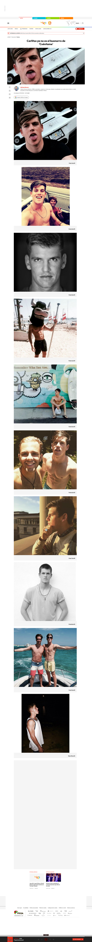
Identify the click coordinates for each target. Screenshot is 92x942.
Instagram (38, 893)
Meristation (67, 915)
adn (65, 911)
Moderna (36, 915)
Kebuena (69, 913)
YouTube (43, 893)
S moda (54, 915)
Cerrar (83, 33)
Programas (24, 28)
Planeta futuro (64, 913)
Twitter (9, 90)
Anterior (38, 939)
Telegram (9, 97)
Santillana (43, 911)
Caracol (70, 911)
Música (16, 28)
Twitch (51, 893)
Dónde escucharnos (71, 907)
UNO (40, 913)
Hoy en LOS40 (38, 28)
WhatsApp (9, 94)
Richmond (29, 915)
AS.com (60, 911)
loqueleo (60, 915)
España (77, 23)
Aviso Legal (19, 907)
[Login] (83, 23)
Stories (54, 893)
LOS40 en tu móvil (62, 907)
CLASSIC (35, 18)
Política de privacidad (34, 907)
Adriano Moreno (24, 87)
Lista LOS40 (10, 28)
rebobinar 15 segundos (41, 939)
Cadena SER (56, 911)
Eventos (31, 28)
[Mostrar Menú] (9, 23)
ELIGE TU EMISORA (77, 939)
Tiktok (41, 893)
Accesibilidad (25, 907)
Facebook (9, 87)
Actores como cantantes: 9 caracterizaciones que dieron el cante (53, 885)
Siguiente (53, 939)
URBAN (62, 18)
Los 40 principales (37, 911)
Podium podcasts (43, 915)
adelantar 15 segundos (50, 939)
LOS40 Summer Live (47, 28)
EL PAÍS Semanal (59, 913)
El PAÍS (30, 911)
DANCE (49, 18)
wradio (43, 913)
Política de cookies (42, 907)
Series (18, 37)
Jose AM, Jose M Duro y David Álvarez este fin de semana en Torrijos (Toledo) (37, 885)
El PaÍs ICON (49, 915)
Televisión (13, 37)
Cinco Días (49, 913)
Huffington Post (32, 913)
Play (46, 939)
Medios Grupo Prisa (18, 915)
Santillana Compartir (50, 911)
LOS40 (21, 18)
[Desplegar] (46, 935)
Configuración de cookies (52, 907)
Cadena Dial (54, 913)
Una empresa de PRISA (19, 912)
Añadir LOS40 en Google (22, 97)
